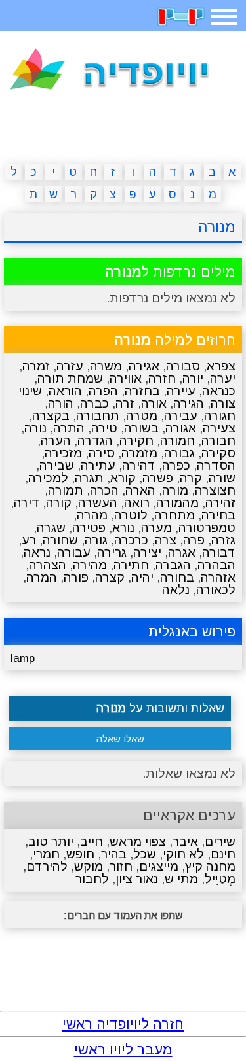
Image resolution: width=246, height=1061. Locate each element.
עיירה (181, 391)
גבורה (179, 453)
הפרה (103, 391)
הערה (56, 440)
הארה (140, 490)
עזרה (69, 366)
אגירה (144, 366)
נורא (123, 527)
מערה (156, 527)
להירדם (47, 866)
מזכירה (63, 453)
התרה (69, 428)
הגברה (173, 565)
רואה (137, 503)
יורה (192, 378)
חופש (80, 854)
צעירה (219, 428)
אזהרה (218, 577)
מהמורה (177, 503)
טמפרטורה (207, 527)
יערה (223, 378)
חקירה (136, 440)
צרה (165, 540)
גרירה (112, 552)
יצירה (147, 552)
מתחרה (174, 515)
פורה (76, 577)
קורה (59, 503)
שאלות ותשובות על (160, 708)
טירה (104, 428)
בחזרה (142, 391)
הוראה (65, 391)
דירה (26, 503)
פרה (194, 540)
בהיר (114, 854)
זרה (124, 403)
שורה (222, 478)
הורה (60, 403)
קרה (191, 478)
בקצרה (51, 416)
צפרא (221, 366)
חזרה (162, 378)
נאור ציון (136, 879)
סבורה (183, 366)
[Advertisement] (123, 129)
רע (29, 540)
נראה (37, 552)
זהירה (220, 503)
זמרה (36, 366)
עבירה (180, 416)
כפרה (176, 465)
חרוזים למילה (175, 339)
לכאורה (216, 590)
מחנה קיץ (210, 866)
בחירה (218, 515)
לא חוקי (183, 854)
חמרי (46, 854)
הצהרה (47, 565)
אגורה (180, 428)
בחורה (177, 577)
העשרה (97, 503)
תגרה (89, 478)
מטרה (141, 416)
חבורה (218, 440)
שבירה (56, 465)
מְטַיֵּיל (220, 879)
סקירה (218, 453)
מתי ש (181, 879)
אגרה (181, 552)
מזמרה (139, 453)
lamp (22, 658)
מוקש (88, 866)
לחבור (92, 879)
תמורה (65, 490)
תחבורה (97, 416)
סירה (102, 453)
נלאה (176, 590)
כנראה (219, 391)
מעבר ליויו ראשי (123, 1049)
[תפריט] (224, 17)
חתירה (131, 565)
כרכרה (131, 540)
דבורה (219, 552)
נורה (35, 428)
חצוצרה (215, 490)
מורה (175, 490)
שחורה (60, 540)
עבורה (74, 552)
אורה (154, 403)
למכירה (48, 478)
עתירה (98, 465)
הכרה (104, 490)
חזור (121, 866)
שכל (144, 854)
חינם (223, 854)
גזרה (223, 540)
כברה (94, 403)
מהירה (90, 565)
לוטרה (131, 515)
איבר (185, 841)
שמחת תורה (70, 378)
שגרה (51, 527)
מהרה (92, 515)
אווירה (126, 378)
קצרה (110, 577)
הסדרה (216, 465)
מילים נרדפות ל (170, 271)
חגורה (220, 416)
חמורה (177, 440)
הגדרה (95, 440)
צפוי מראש (138, 841)
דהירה (138, 465)
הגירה (188, 403)
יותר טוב (50, 841)
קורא (123, 478)
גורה (96, 540)
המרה (41, 577)
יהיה (142, 577)
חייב (91, 841)
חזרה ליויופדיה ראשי (123, 1024)
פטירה (89, 527)
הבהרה (216, 565)
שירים (220, 841)
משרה (106, 366)
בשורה (141, 428)
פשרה (157, 478)
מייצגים (158, 866)
